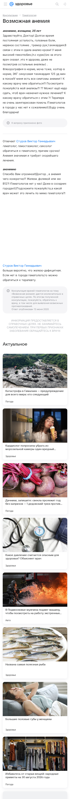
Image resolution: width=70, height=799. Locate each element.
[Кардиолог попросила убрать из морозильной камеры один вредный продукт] (35, 434)
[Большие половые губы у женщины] (35, 707)
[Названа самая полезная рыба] (35, 653)
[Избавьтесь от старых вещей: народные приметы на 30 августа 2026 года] (35, 762)
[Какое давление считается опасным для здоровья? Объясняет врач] (35, 543)
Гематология (29, 15)
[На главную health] (23, 4)
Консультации (10, 15)
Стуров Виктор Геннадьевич (35, 141)
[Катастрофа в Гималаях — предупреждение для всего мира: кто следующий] (35, 379)
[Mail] (12, 4)
